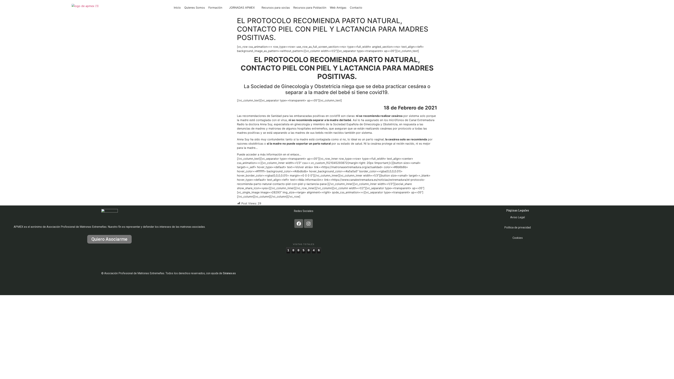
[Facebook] (298, 223)
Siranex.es (229, 273)
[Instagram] (308, 223)
